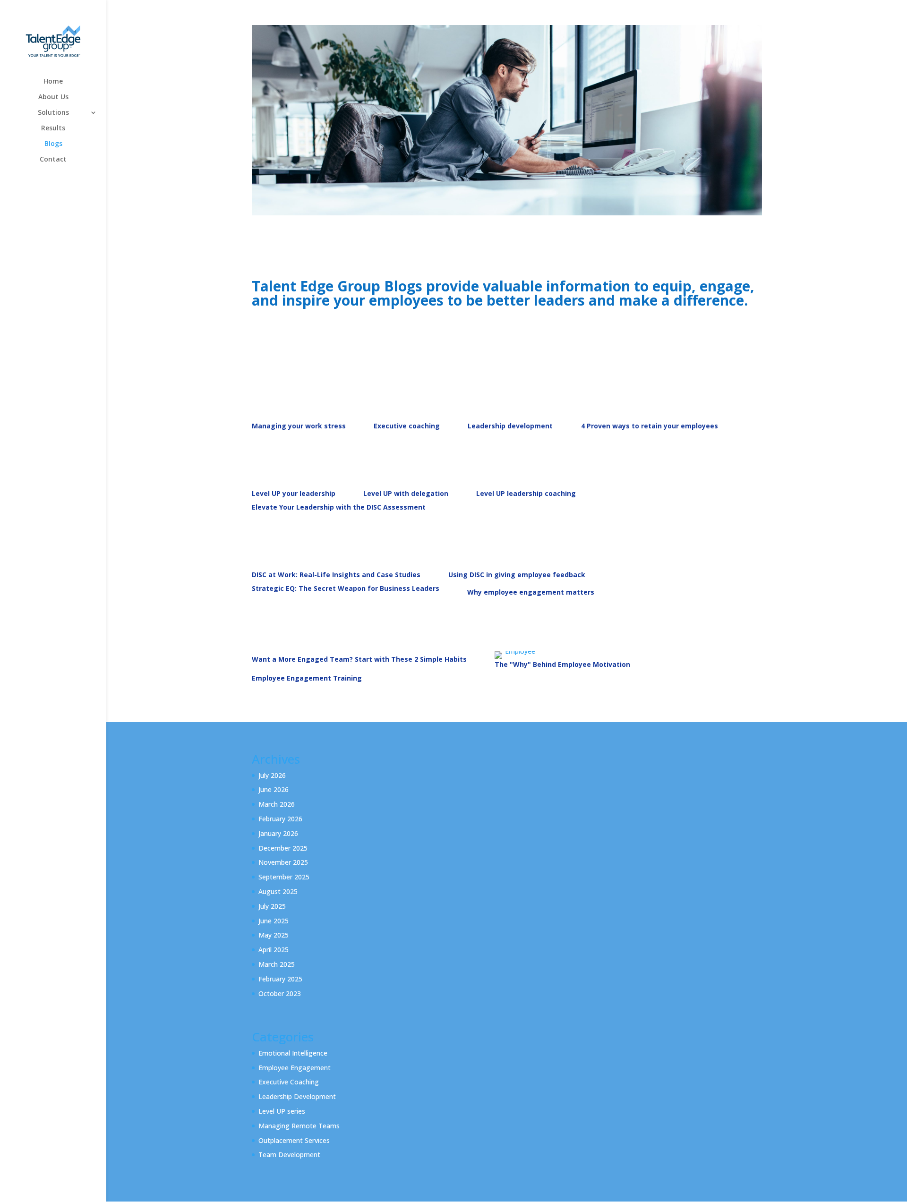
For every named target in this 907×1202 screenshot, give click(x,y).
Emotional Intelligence (292, 1053)
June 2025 (273, 920)
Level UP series (281, 1111)
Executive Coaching (288, 1081)
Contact (53, 159)
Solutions (53, 113)
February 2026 (280, 818)
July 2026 (272, 775)
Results (53, 128)
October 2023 (279, 993)
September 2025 (283, 876)
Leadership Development (297, 1096)
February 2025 (280, 978)
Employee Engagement (294, 1067)
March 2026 (276, 804)
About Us (53, 97)
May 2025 (273, 934)
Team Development (289, 1154)
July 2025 (272, 906)
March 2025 (276, 964)
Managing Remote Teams (299, 1125)
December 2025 (283, 848)
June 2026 (273, 789)
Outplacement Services (294, 1140)
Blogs (53, 144)
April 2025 (273, 949)
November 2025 (283, 862)
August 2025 (278, 891)
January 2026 (278, 833)
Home (53, 81)
